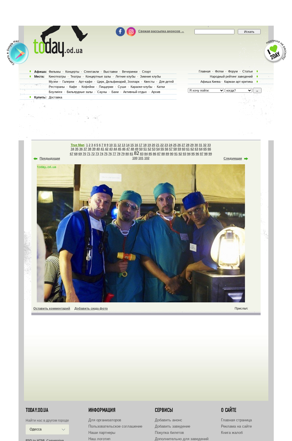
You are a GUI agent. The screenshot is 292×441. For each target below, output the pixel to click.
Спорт (146, 71)
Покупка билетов (169, 432)
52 (149, 149)
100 (134, 158)
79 (123, 153)
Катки (161, 86)
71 (88, 153)
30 (196, 145)
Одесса (36, 429)
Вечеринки (129, 71)
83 (141, 153)
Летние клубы (125, 76)
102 (146, 158)
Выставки (110, 71)
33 (209, 145)
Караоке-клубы (141, 86)
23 (166, 145)
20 (153, 145)
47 (128, 149)
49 (136, 149)
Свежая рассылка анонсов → (161, 31)
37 (85, 149)
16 (136, 145)
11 (115, 145)
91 (176, 153)
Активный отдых (135, 92)
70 (84, 153)
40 (98, 149)
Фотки (219, 71)
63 (196, 149)
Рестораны (57, 86)
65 (205, 149)
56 (166, 149)
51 (145, 149)
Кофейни (88, 86)
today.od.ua (37, 410)
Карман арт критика (238, 81)
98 (206, 153)
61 (188, 149)
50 (141, 149)
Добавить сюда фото (91, 308)
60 (183, 149)
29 (192, 145)
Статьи (247, 71)
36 (81, 149)
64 (200, 149)
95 (193, 153)
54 (158, 149)
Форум (233, 71)
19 (149, 145)
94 (188, 153)
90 (171, 153)
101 (140, 158)
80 (127, 153)
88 (163, 153)
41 (102, 149)
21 (157, 145)
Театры (75, 76)
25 (175, 145)
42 (106, 149)
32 (204, 145)
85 (150, 153)
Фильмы (55, 71)
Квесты (149, 81)
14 (127, 145)
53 (153, 149)
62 (192, 149)
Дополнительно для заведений (181, 439)
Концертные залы (98, 76)
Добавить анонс (168, 420)
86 (154, 153)
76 (110, 153)
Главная (204, 71)
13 (123, 145)
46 (123, 149)
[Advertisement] (146, 13)
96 (197, 153)
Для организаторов (104, 420)
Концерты (72, 71)
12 (119, 145)
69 (80, 153)
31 (200, 145)
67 (71, 153)
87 (159, 153)
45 (119, 149)
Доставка (55, 97)
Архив (155, 92)
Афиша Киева (210, 81)
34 (72, 149)
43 (111, 149)
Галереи (68, 81)
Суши (122, 86)
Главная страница (236, 420)
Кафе (73, 86)
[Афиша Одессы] (59, 55)
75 (106, 153)
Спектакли (91, 71)
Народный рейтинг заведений (231, 76)
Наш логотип (99, 439)
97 (201, 153)
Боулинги (55, 92)
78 (118, 153)
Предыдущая (50, 158)
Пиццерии (106, 86)
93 (184, 153)
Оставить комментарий (51, 308)
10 (111, 145)
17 (140, 145)
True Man (77, 145)
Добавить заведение (172, 426)
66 (209, 149)
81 (131, 153)
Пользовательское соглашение (115, 426)
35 (76, 149)
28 (187, 145)
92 (180, 153)
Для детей (166, 81)
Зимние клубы (150, 76)
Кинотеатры (57, 76)
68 (76, 153)
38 (89, 149)
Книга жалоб (232, 432)
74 (101, 153)
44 (115, 149)
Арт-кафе (85, 81)
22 (162, 145)
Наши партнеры (101, 432)
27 (183, 145)
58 (175, 149)
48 (132, 149)
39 (94, 149)
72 (93, 153)
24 (170, 145)
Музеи (53, 81)
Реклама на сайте (236, 426)
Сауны (102, 92)
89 (167, 153)
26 (179, 145)
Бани (115, 92)
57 (171, 149)
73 (97, 153)
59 (179, 149)
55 (162, 149)
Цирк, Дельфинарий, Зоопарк (118, 81)
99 (210, 153)
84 (146, 153)
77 (114, 153)
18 (145, 145)
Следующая (233, 158)
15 (132, 145)
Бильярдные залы (80, 92)
